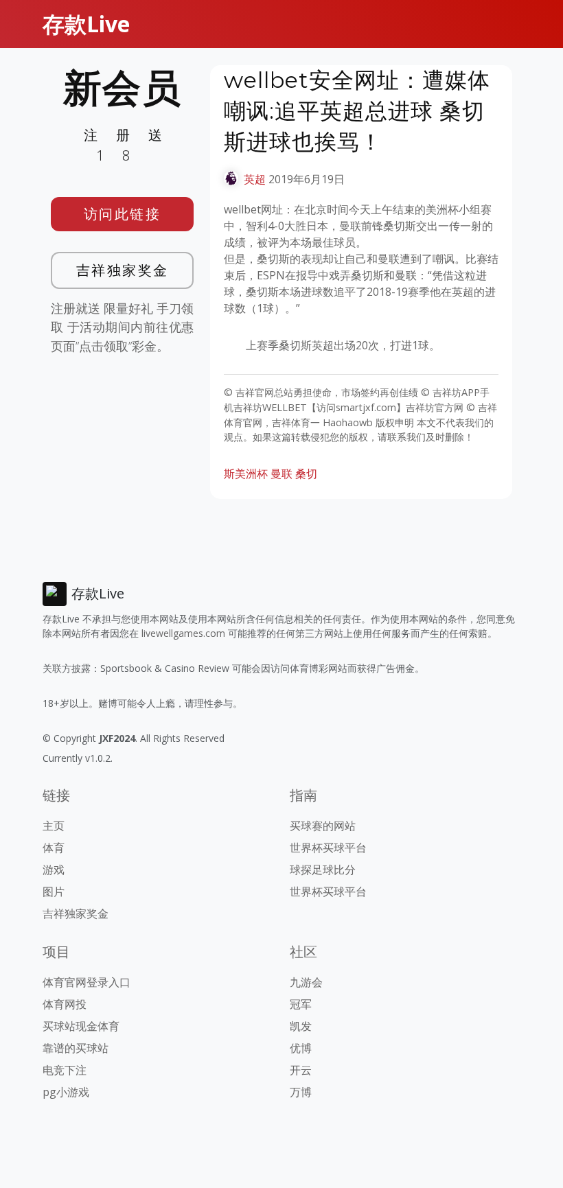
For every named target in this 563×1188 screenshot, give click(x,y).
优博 (301, 1048)
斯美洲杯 (246, 473)
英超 (255, 179)
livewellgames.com (183, 633)
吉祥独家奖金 (122, 270)
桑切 (306, 473)
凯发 (301, 1026)
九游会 (306, 982)
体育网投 (65, 1004)
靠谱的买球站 (75, 1048)
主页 (54, 825)
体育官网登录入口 (86, 982)
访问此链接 (122, 214)
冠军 (301, 1004)
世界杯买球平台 (328, 847)
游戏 (54, 869)
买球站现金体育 (81, 1026)
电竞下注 (65, 1070)
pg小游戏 (66, 1091)
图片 (54, 891)
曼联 (281, 473)
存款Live (86, 23)
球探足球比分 (323, 869)
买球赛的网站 (323, 825)
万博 (301, 1091)
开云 (301, 1070)
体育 (54, 847)
